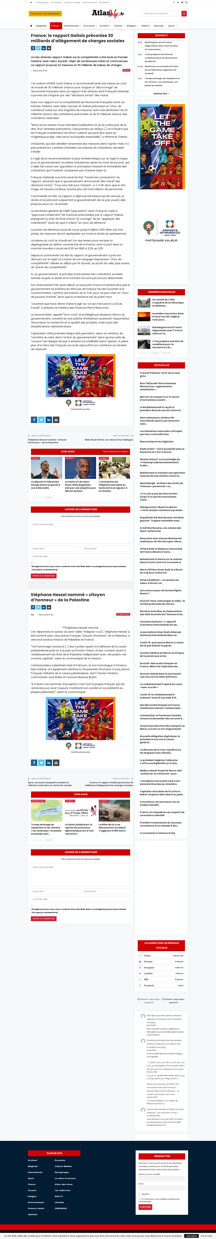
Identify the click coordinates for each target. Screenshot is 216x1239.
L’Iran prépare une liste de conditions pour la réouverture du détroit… (161, 58)
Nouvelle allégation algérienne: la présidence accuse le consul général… (160, 739)
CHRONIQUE (61, 1208)
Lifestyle (158, 25)
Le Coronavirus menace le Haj (157, 833)
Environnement (89, 2)
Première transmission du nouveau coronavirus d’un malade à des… (160, 824)
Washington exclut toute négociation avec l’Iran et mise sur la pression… (161, 46)
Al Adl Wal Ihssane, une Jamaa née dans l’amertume (160, 529)
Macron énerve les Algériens (156, 441)
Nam (149, 1015)
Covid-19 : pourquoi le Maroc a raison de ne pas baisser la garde (162, 644)
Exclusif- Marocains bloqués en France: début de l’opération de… (159, 665)
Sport (171, 25)
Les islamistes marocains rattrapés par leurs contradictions (161, 433)
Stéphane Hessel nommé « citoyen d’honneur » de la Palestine (47, 441)
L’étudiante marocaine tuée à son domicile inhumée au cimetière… (160, 782)
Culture (118, 25)
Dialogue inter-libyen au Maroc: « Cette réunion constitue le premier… (162, 509)
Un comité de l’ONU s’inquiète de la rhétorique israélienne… (168, 302)
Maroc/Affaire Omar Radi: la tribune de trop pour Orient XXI (161, 571)
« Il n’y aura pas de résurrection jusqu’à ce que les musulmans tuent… (158, 496)
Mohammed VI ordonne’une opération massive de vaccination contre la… (162, 474)
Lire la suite (206, 1236)
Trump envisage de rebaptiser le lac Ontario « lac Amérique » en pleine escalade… (162, 82)
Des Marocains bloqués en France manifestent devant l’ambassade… (161, 706)
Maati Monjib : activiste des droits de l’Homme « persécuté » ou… (161, 485)
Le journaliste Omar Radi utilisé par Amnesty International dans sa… (160, 634)
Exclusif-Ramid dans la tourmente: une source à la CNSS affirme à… (160, 675)
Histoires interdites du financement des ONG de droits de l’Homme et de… (162, 613)
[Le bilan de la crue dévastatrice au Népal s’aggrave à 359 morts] (114, 811)
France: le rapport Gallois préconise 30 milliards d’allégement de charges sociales (109, 784)
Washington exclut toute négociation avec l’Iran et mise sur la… (167, 330)
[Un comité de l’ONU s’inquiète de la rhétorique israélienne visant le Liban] (144, 302)
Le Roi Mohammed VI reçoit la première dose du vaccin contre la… (161, 409)
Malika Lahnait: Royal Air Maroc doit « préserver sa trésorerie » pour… (161, 772)
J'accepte (191, 1235)
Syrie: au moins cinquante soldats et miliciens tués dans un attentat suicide (50, 784)
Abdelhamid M (154, 1040)
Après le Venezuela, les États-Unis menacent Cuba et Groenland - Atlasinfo (163, 1087)
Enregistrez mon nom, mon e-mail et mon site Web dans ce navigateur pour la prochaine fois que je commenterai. (79, 568)
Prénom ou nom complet (149, 1174)
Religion (131, 25)
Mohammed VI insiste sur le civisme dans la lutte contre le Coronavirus (161, 561)
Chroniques (56, 2)
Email (141, 1184)
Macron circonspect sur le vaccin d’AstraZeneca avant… (159, 398)
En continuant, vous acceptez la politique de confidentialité (159, 1200)
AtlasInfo (145, 1194)
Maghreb (41, 25)
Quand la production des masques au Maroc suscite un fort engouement (162, 727)
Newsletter (104, 2)
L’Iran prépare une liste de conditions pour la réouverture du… (167, 344)
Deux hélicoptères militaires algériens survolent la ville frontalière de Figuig (164, 1019)
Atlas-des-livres (64, 1184)
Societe (35, 458)
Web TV (59, 1196)
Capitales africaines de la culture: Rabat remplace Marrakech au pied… (162, 793)
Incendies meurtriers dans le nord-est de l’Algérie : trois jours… (168, 316)
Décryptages (42, 2)
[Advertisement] (161, 887)
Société (104, 25)
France (55, 25)
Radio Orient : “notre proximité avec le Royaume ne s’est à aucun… (162, 450)
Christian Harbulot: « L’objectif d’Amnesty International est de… (159, 623)
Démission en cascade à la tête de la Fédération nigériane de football (161, 70)
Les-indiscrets (62, 1190)
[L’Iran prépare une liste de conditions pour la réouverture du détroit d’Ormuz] (144, 344)
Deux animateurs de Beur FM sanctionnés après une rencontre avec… (159, 420)
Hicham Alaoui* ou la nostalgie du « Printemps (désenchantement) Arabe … (160, 462)
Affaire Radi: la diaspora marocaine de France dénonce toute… (161, 550)
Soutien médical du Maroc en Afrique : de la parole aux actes (162, 654)
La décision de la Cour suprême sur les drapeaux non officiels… (160, 751)
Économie (89, 25)
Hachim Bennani (154, 1109)
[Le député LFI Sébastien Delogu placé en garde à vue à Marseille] (46, 468)
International (71, 25)
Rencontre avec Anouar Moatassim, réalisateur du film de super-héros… (161, 540)
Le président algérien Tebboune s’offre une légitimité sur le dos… (159, 762)
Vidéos (145, 25)
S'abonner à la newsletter (45, 13)
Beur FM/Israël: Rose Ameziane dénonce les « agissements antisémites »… (158, 386)
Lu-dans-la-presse (65, 1178)
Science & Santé (72, 2)
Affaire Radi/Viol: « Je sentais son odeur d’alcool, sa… (159, 582)
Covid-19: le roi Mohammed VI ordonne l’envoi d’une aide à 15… (159, 696)
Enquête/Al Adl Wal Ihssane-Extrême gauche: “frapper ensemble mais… (162, 519)
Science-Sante (36, 1208)
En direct (70, 458)
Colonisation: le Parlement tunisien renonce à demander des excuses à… (162, 717)
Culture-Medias (63, 1166)
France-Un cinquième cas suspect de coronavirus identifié (162, 814)
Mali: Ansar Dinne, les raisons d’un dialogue (109, 439)
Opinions (32, 1214)
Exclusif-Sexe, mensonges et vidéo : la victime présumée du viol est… (162, 602)
